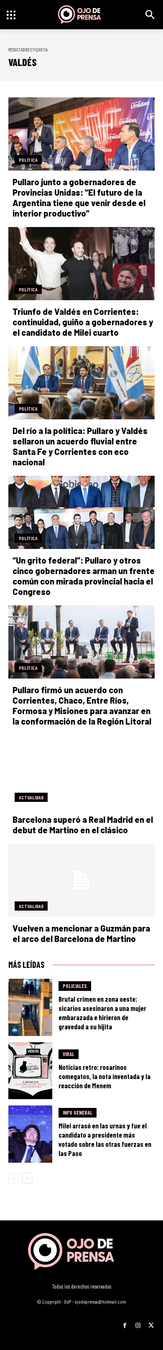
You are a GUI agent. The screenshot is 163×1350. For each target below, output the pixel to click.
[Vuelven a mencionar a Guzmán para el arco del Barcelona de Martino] (81, 880)
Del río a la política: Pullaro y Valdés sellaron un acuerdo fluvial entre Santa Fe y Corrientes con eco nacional (80, 446)
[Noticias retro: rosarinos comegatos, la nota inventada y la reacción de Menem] (30, 1071)
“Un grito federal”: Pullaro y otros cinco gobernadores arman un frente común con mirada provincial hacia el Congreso (84, 576)
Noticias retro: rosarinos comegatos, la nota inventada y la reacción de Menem (104, 1076)
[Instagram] (137, 1322)
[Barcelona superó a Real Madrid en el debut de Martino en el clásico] (81, 771)
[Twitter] (151, 1322)
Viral (68, 1054)
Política (28, 160)
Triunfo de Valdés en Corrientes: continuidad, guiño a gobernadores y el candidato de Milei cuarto (83, 321)
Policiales (75, 986)
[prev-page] (13, 1178)
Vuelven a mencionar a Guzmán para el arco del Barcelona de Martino (81, 933)
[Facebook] (124, 1322)
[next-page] (27, 1178)
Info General (77, 1112)
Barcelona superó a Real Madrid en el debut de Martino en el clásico (83, 824)
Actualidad (31, 797)
